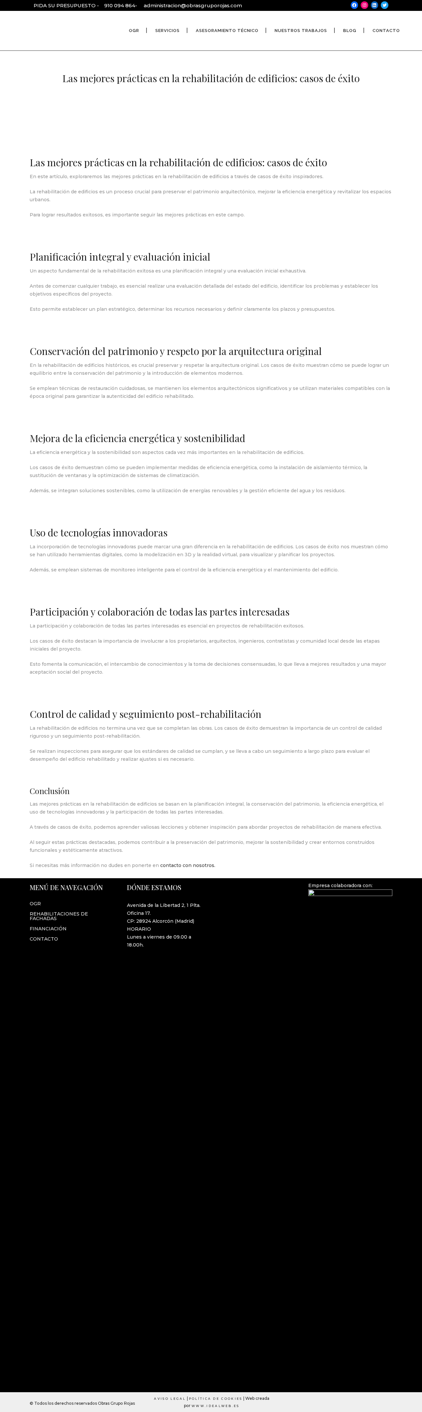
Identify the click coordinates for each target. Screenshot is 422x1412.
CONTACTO (44, 939)
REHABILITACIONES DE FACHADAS (59, 916)
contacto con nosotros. (187, 865)
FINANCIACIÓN (48, 928)
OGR (35, 903)
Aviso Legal (170, 1398)
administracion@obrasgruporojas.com (193, 5)
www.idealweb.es (216, 1406)
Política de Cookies (216, 1398)
